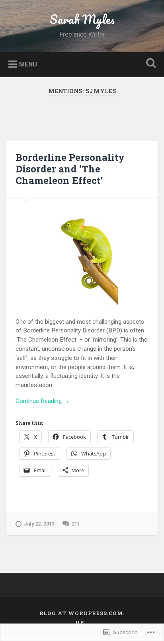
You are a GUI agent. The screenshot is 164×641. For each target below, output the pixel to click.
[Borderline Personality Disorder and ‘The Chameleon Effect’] (81, 252)
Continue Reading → (42, 401)
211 (76, 524)
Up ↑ (82, 622)
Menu (28, 64)
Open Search (149, 64)
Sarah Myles (82, 19)
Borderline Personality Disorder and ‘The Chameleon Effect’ (70, 169)
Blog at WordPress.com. (82, 613)
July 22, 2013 (39, 524)
